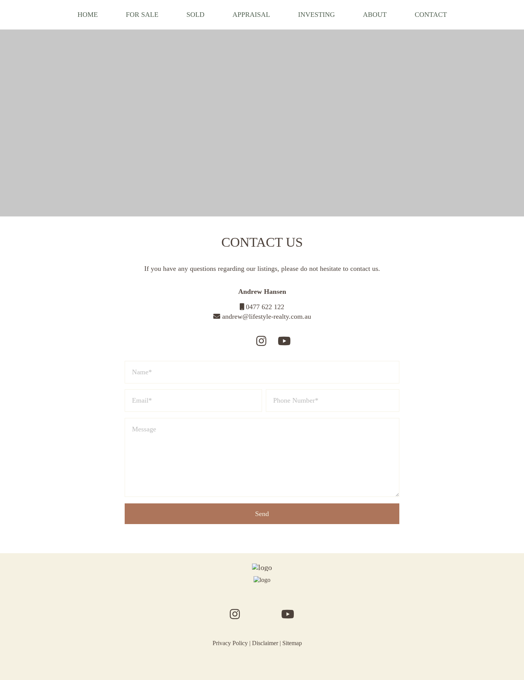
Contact (431, 14)
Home (87, 14)
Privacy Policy (230, 643)
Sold (195, 14)
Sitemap (292, 643)
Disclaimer (265, 643)
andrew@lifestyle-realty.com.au (265, 316)
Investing (316, 14)
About (375, 14)
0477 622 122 (264, 307)
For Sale (142, 14)
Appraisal (251, 14)
